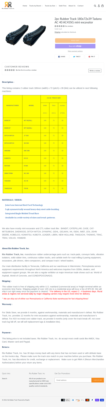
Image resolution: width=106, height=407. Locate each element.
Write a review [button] (95, 71)
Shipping (57, 32)
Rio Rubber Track (12, 400)
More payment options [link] (75, 51)
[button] (60, 26)
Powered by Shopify (24, 400)
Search (4, 378)
